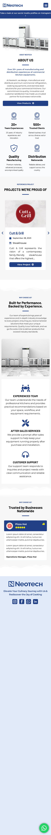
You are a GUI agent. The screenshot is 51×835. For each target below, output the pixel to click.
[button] (45, 5)
